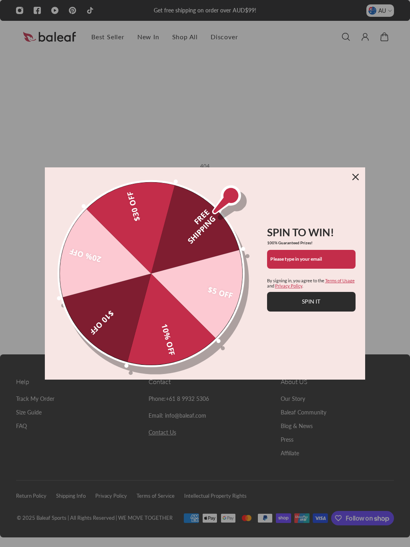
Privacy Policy (288, 285)
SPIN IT (311, 301)
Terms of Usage (340, 280)
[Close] (355, 177)
